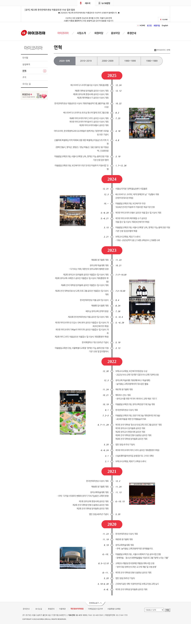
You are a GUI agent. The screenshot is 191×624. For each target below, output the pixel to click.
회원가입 (157, 26)
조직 (24, 77)
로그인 (149, 26)
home (143, 26)
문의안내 (26, 609)
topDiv (138, 26)
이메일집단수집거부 (95, 609)
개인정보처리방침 (77, 609)
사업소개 (81, 33)
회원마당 (98, 33)
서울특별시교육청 (114, 609)
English (164, 26)
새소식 (86, 3)
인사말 (25, 58)
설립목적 (26, 64)
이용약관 (62, 609)
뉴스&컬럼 (105, 3)
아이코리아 (33, 32)
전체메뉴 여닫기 (95, 604)
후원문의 (51, 609)
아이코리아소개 (65, 33)
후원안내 (132, 33)
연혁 (24, 71)
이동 (167, 610)
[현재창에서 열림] (34, 99)
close (164, 19)
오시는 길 (26, 84)
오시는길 (38, 609)
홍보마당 (116, 33)
